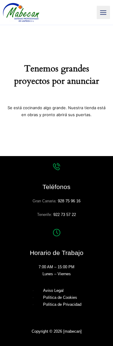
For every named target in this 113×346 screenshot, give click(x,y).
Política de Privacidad (62, 304)
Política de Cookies (60, 297)
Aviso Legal (53, 290)
